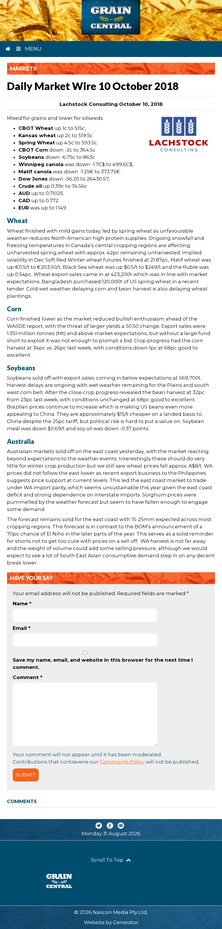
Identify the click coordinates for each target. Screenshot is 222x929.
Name (22, 603)
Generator (125, 922)
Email (22, 628)
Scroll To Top (108, 860)
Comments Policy (122, 762)
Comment (27, 677)
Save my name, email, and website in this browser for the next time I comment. (103, 663)
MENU (32, 49)
